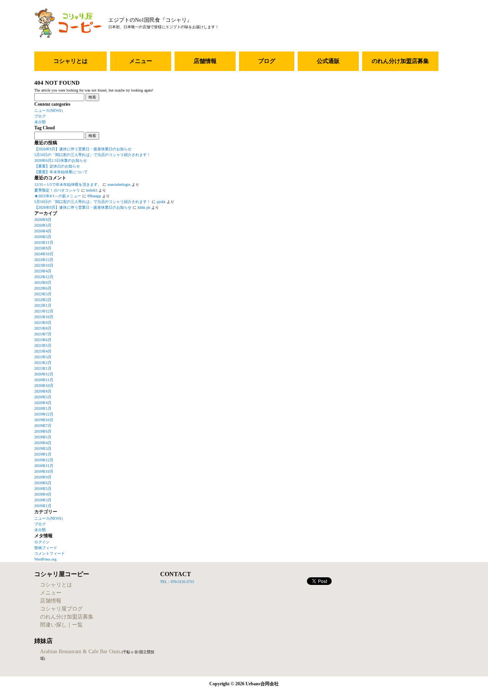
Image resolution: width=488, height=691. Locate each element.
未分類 (40, 122)
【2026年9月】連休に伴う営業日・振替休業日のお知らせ (83, 149)
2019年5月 (42, 437)
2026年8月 (42, 219)
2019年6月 (42, 431)
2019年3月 (42, 448)
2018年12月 (43, 460)
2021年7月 (42, 334)
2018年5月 (42, 488)
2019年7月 (42, 426)
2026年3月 (42, 237)
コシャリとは (70, 61)
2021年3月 (42, 357)
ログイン (42, 542)
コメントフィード (49, 553)
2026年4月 (42, 231)
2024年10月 (43, 254)
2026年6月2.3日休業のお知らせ (60, 160)
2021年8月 (42, 328)
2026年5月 (42, 225)
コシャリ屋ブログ (61, 609)
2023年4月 (42, 271)
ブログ (266, 61)
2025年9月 (42, 248)
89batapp (94, 196)
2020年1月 (42, 408)
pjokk (161, 202)
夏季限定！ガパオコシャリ (57, 190)
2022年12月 (43, 277)
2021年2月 (42, 363)
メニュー (140, 61)
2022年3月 (42, 294)
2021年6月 (42, 340)
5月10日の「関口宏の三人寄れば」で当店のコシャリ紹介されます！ (92, 155)
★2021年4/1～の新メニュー (57, 196)
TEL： (165, 582)
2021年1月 (42, 368)
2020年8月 (42, 391)
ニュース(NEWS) (48, 110)
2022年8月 (42, 282)
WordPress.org (45, 559)
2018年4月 (42, 494)
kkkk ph (144, 207)
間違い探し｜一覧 (61, 625)
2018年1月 (42, 506)
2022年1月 (42, 305)
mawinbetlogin (119, 184)
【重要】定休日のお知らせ (57, 166)
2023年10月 (43, 265)
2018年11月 (43, 466)
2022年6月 (42, 288)
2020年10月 (43, 385)
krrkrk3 (91, 190)
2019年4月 (42, 443)
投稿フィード (45, 548)
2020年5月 (42, 397)
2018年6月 (42, 483)
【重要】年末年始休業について (61, 172)
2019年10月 (43, 420)
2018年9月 (42, 477)
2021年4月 (42, 351)
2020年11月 (43, 380)
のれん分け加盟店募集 (400, 61)
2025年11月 (43, 242)
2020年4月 (42, 403)
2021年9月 (42, 323)
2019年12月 (43, 414)
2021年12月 (43, 311)
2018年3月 (42, 500)
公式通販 (328, 61)
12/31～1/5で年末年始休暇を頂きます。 (67, 184)
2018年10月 (43, 471)
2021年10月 (43, 317)
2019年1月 (42, 454)
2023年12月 (43, 260)
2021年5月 (42, 345)
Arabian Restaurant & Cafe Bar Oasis (80, 651)
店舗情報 (205, 61)
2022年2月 (42, 300)
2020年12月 (43, 374)
